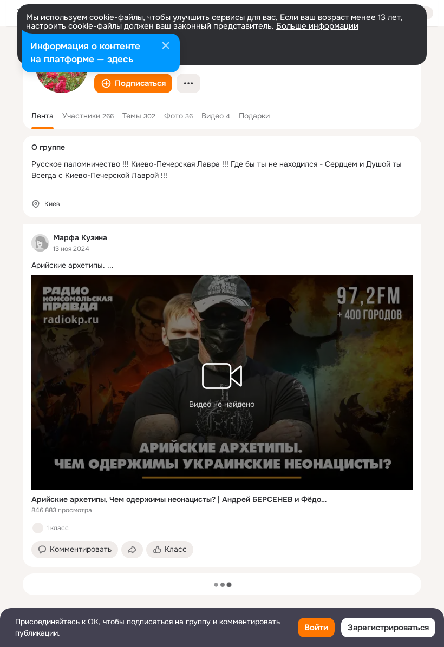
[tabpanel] (222, 395)
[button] (133, 83)
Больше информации (317, 26)
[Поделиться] (132, 549)
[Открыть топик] (222, 265)
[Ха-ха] (37, 527)
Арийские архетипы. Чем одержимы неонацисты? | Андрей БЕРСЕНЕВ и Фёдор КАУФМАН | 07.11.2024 (179, 499)
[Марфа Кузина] (40, 243)
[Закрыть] (165, 46)
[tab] (42, 115)
